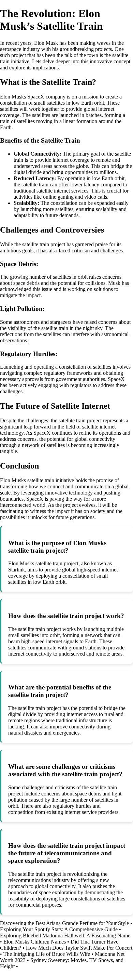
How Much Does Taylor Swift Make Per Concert (79, 948)
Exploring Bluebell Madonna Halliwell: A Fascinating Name (65, 935)
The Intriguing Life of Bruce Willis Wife (46, 954)
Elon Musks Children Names (34, 942)
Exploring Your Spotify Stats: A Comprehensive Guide (59, 929)
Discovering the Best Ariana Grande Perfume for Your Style (64, 923)
